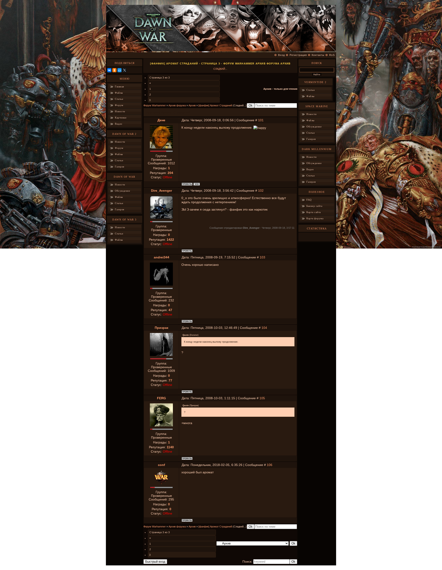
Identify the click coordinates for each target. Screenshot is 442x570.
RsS (332, 55)
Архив (192, 105)
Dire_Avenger (161, 190)
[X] (124, 70)
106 (269, 465)
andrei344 (161, 257)
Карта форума (314, 218)
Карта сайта (313, 212)
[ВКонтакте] (109, 70)
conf (161, 465)
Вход (281, 55)
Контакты (318, 55)
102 (261, 190)
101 (261, 120)
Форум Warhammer (154, 105)
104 (264, 328)
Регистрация (298, 55)
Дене (161, 120)
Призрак (161, 328)
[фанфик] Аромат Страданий (215, 105)
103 (262, 257)
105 (262, 398)
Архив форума (177, 105)
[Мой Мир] (119, 70)
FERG (161, 398)
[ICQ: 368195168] (196, 184)
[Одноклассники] (114, 70)
